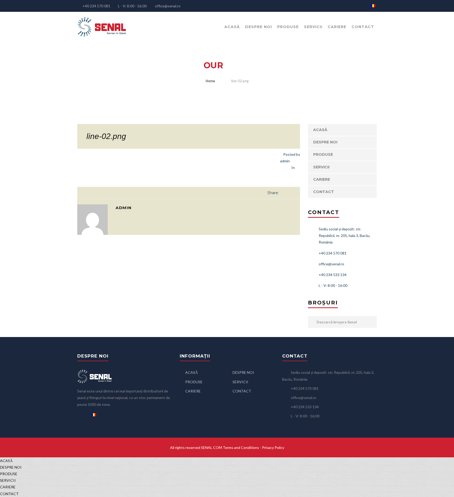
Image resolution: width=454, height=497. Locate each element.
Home (210, 81)
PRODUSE (288, 26)
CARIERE (337, 26)
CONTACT (363, 26)
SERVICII (313, 26)
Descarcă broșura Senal (336, 322)
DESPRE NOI (258, 26)
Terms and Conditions (241, 447)
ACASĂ (232, 26)
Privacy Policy (273, 447)
